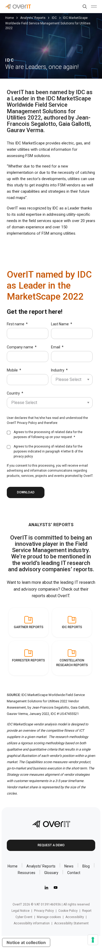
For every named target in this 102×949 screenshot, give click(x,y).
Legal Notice (21, 911)
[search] (83, 6)
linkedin (46, 888)
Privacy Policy (27, 423)
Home (9, 18)
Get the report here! (35, 311)
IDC (54, 18)
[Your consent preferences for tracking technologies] (93, 940)
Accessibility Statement (71, 923)
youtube (56, 888)
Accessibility (74, 917)
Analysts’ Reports (33, 18)
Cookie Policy (68, 911)
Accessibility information (32, 923)
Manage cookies (49, 917)
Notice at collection (26, 942)
